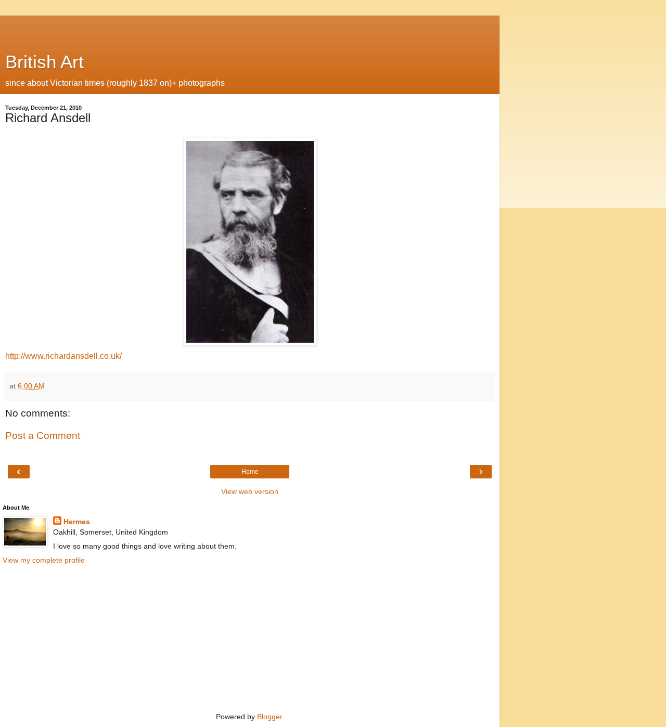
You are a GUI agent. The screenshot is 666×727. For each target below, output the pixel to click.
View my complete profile (44, 560)
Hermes (76, 521)
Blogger (269, 716)
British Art (44, 62)
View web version (249, 491)
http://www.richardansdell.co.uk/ (63, 356)
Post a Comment (42, 435)
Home (250, 471)
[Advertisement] (249, 29)
